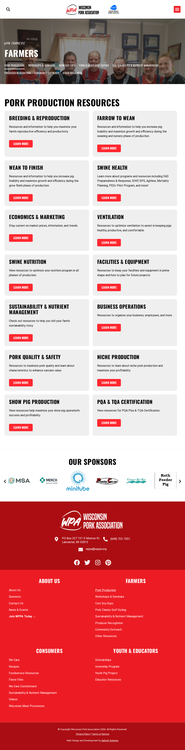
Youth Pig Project (106, 673)
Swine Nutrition (27, 261)
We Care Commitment (23, 686)
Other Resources (72, 73)
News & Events (18, 610)
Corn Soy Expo (67, 65)
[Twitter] (87, 562)
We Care (14, 660)
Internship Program (107, 666)
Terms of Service (100, 734)
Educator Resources (108, 679)
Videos (13, 699)
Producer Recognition (18, 73)
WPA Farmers (15, 43)
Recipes (14, 666)
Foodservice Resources (24, 673)
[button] (8, 9)
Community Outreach (46, 73)
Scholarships (103, 660)
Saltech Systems (110, 740)
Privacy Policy (83, 734)
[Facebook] (77, 562)
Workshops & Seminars (41, 65)
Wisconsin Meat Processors (26, 706)
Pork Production (15, 65)
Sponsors (15, 596)
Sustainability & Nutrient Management (135, 65)
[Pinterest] (108, 562)
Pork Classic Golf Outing (94, 65)
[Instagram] (98, 562)
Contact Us (16, 603)
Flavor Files (16, 679)
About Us (15, 590)
